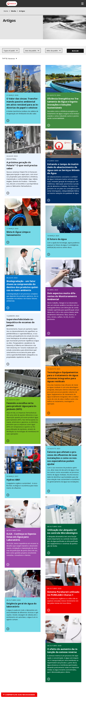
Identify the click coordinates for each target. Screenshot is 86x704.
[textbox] (9, 50)
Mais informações (63, 377)
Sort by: (5, 58)
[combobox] (10, 50)
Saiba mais (63, 167)
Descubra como (23, 94)
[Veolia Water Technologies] (11, 3)
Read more (63, 96)
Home (6, 11)
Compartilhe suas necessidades (20, 694)
